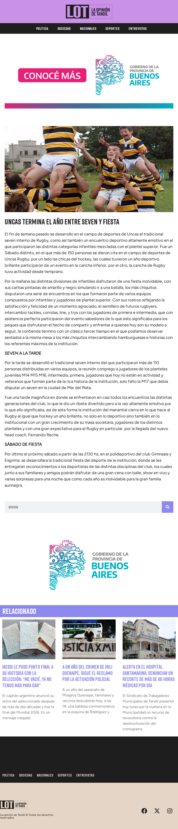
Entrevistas (137, 28)
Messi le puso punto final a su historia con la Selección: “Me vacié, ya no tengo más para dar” (27, 676)
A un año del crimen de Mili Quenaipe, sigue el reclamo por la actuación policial (87, 673)
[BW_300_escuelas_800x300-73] (89, 107)
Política (42, 28)
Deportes (112, 28)
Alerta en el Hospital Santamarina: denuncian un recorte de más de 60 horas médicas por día (149, 676)
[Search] (167, 507)
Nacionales (88, 28)
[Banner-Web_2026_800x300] (89, 595)
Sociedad (64, 28)
